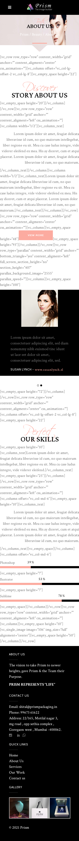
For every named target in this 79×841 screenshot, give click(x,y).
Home (13, 755)
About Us (16, 761)
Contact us (17, 778)
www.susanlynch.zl (49, 370)
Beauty (37, 34)
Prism (24, 34)
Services (15, 766)
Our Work (17, 772)
